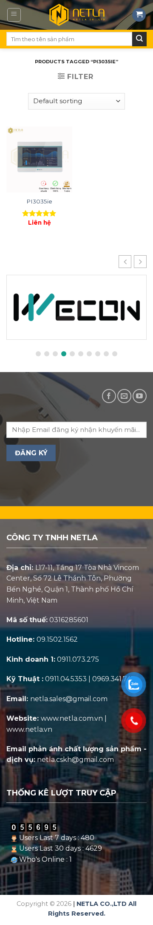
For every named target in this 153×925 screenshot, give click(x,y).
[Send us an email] (124, 396)
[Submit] (139, 39)
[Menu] (14, 15)
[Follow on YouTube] (140, 396)
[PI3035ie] (39, 159)
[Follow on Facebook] (109, 396)
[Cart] (139, 15)
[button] (140, 261)
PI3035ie (39, 201)
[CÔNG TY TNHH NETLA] (76, 15)
